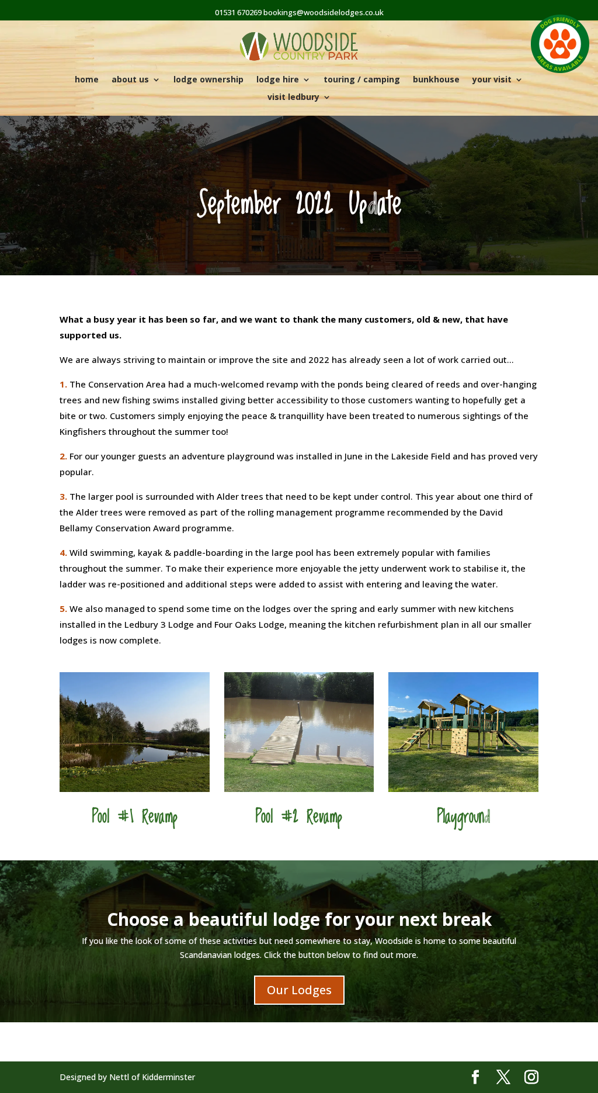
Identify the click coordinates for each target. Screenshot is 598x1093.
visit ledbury (293, 97)
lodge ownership (208, 80)
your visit (492, 80)
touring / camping (362, 80)
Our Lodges (299, 990)
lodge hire (277, 80)
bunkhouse (436, 80)
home (87, 80)
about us (130, 80)
